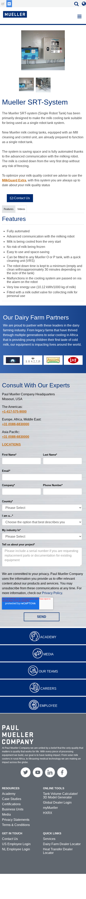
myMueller (50, 807)
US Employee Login (16, 844)
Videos (21, 209)
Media (48, 654)
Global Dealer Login (57, 802)
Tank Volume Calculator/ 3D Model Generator (60, 795)
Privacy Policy (52, 593)
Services (49, 839)
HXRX (47, 813)
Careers (48, 688)
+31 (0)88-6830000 (15, 424)
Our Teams (48, 671)
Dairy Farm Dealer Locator (62, 844)
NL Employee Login (16, 849)
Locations (11, 444)
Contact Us (21, 198)
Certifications (11, 804)
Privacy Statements (15, 819)
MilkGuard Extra (14, 180)
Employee (48, 705)
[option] (43, 51)
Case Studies (11, 799)
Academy (48, 637)
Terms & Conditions (16, 825)
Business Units (12, 809)
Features (8, 209)
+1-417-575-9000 (14, 411)
